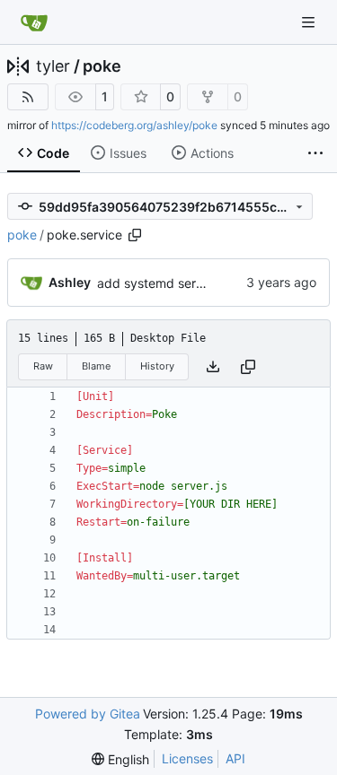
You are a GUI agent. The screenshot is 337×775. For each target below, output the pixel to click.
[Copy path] (135, 235)
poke (102, 66)
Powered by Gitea (87, 713)
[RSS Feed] (28, 96)
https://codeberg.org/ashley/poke (134, 125)
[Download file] (213, 367)
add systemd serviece (162, 283)
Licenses (187, 758)
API (235, 758)
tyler (53, 66)
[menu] (120, 759)
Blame (96, 366)
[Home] (34, 22)
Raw (43, 366)
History (157, 366)
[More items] (315, 153)
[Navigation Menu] (310, 22)
